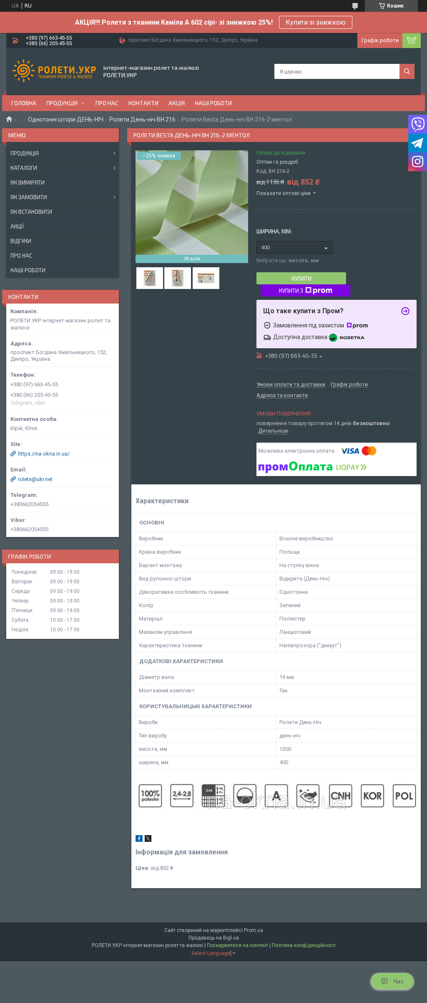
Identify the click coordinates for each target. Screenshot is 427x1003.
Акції (17, 226)
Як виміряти (27, 182)
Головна (23, 102)
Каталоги (23, 168)
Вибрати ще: (287, 260)
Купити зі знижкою (316, 22)
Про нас (106, 102)
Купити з (291, 290)
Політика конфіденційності (304, 945)
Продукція (62, 102)
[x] (148, 840)
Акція (176, 102)
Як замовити (28, 197)
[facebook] (139, 840)
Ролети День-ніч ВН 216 (142, 119)
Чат (398, 981)
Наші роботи (213, 102)
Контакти (143, 102)
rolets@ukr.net (35, 479)
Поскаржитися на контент (237, 945)
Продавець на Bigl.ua (213, 938)
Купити (301, 278)
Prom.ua (253, 930)
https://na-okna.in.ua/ (44, 454)
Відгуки (20, 241)
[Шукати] (406, 71)
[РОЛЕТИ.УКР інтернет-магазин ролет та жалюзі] (54, 71)
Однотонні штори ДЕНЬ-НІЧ (65, 119)
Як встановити (31, 211)
